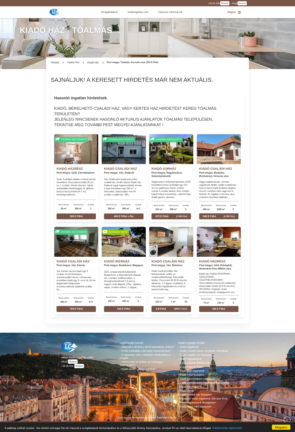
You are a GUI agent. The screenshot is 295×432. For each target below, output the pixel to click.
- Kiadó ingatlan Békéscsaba (194, 362)
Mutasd (224, 3)
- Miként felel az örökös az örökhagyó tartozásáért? (141, 363)
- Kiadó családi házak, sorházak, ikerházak (203, 350)
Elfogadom (281, 427)
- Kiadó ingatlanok (188, 346)
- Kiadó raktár (186, 390)
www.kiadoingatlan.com (77, 357)
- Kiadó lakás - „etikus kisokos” (138, 369)
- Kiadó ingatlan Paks (190, 366)
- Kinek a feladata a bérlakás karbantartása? (145, 350)
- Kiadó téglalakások (190, 358)
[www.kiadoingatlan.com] (55, 12)
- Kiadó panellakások (190, 386)
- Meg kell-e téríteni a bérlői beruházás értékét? (147, 346)
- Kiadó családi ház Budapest (195, 354)
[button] (109, 12)
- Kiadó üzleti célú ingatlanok (194, 406)
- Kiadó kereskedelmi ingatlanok (196, 378)
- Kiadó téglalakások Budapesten (197, 402)
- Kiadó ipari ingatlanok (191, 370)
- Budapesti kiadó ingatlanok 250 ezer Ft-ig (202, 398)
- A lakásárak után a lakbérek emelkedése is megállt (145, 356)
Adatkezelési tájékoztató (227, 428)
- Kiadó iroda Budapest (191, 374)
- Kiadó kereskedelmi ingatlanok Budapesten (203, 382)
